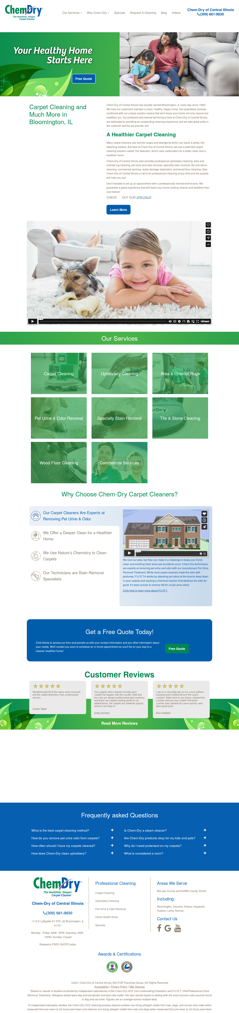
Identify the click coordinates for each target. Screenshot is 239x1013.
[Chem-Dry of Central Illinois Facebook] (159, 928)
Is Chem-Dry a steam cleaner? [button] (145, 830)
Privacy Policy (119, 987)
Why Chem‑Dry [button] (97, 13)
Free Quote (83, 78)
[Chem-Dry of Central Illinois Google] (168, 928)
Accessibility (101, 987)
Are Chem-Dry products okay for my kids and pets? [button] (159, 838)
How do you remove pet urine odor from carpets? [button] (65, 838)
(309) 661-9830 (212, 14)
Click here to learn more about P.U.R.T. (145, 590)
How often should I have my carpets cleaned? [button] (63, 845)
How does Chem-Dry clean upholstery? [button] (58, 853)
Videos (176, 13)
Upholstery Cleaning (107, 901)
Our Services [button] (71, 13)
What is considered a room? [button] (143, 853)
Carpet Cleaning (104, 893)
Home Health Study (106, 917)
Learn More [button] (118, 209)
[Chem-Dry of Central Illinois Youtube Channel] (177, 928)
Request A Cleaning (143, 13)
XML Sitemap (137, 987)
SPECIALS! (143, 197)
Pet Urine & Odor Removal (110, 909)
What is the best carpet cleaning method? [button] (60, 830)
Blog (164, 13)
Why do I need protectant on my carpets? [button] (153, 845)
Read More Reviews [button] (119, 723)
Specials (119, 13)
